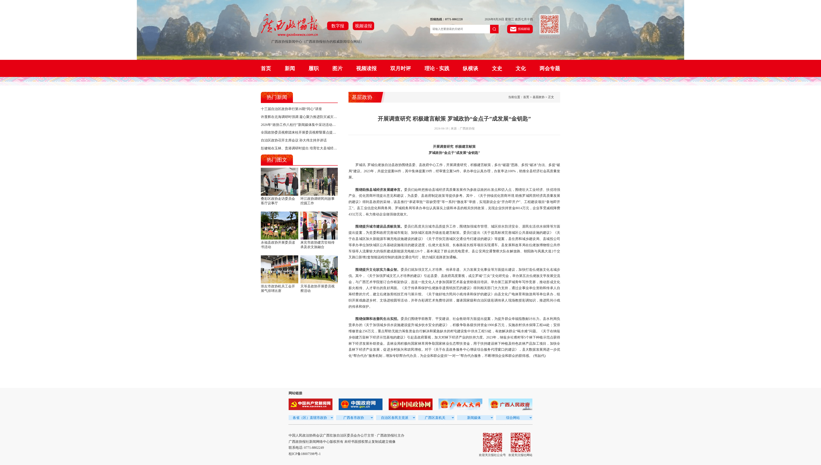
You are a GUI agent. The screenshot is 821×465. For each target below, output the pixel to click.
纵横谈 (470, 68)
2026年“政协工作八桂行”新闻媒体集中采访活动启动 (300, 125)
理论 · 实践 (437, 68)
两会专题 (550, 68)
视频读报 (363, 26)
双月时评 (400, 68)
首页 (266, 68)
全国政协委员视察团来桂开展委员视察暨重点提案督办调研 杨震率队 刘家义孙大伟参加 (327, 132)
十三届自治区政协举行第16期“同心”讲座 (291, 109)
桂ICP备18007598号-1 (305, 454)
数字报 (337, 26)
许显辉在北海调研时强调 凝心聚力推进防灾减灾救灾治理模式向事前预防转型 (319, 117)
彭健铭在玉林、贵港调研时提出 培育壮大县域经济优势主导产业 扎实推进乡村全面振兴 (327, 148)
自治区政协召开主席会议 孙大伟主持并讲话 (294, 140)
